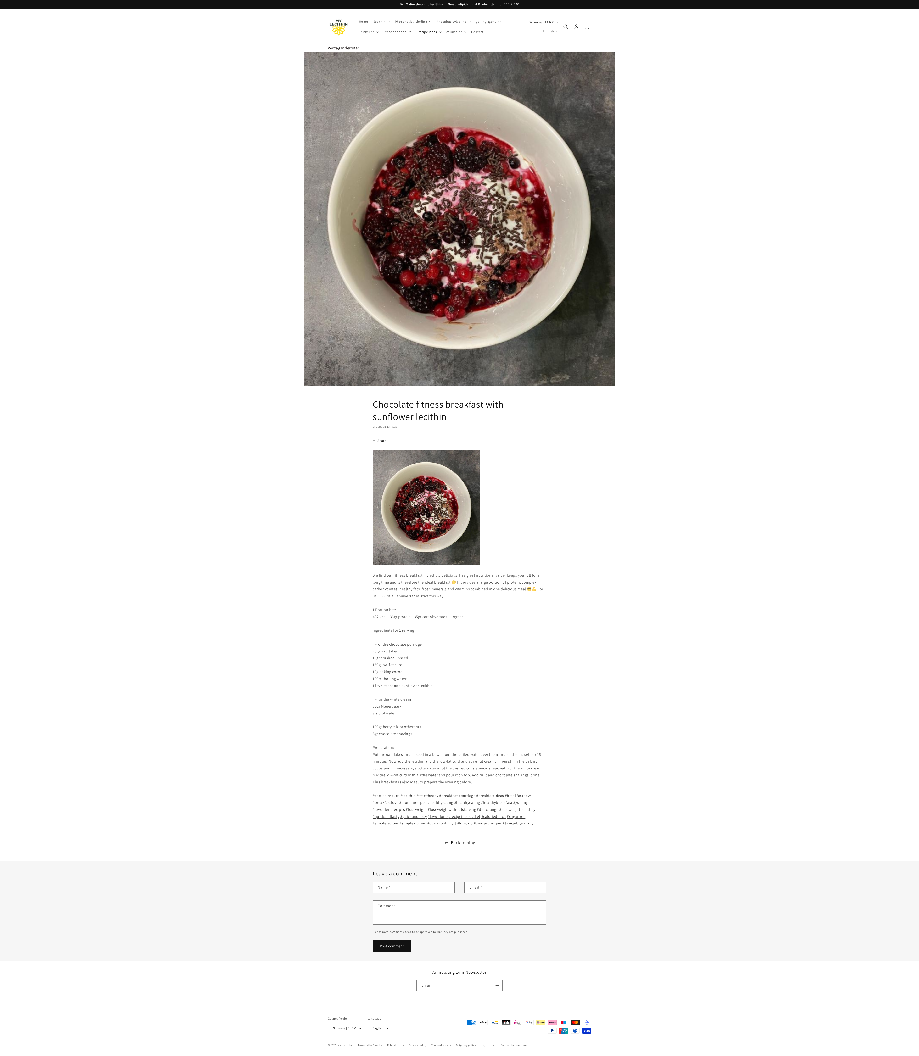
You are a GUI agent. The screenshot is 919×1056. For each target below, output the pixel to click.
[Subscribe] (497, 985)
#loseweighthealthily (517, 809)
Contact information (514, 1045)
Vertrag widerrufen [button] (344, 47)
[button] (381, 22)
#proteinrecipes (412, 802)
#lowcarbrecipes (488, 823)
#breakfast (448, 795)
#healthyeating (440, 802)
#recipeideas (459, 816)
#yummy (520, 802)
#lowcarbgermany (518, 823)
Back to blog (463, 842)
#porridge (467, 795)
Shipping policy (466, 1045)
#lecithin (408, 795)
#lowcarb (465, 823)
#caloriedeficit (493, 816)
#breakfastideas (490, 795)
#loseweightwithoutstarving (452, 809)
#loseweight (416, 809)
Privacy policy (418, 1045)
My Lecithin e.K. (347, 1045)
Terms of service (441, 1045)
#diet (475, 816)
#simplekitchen (413, 823)
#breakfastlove (385, 802)
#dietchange (488, 809)
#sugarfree (516, 816)
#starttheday (427, 795)
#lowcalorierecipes (389, 809)
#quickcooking (440, 823)
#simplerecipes (386, 823)
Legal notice (488, 1045)
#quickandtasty (386, 816)
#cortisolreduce (386, 795)
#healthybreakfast (496, 802)
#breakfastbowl (518, 795)
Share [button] (381, 440)
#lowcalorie (438, 816)
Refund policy (395, 1045)
